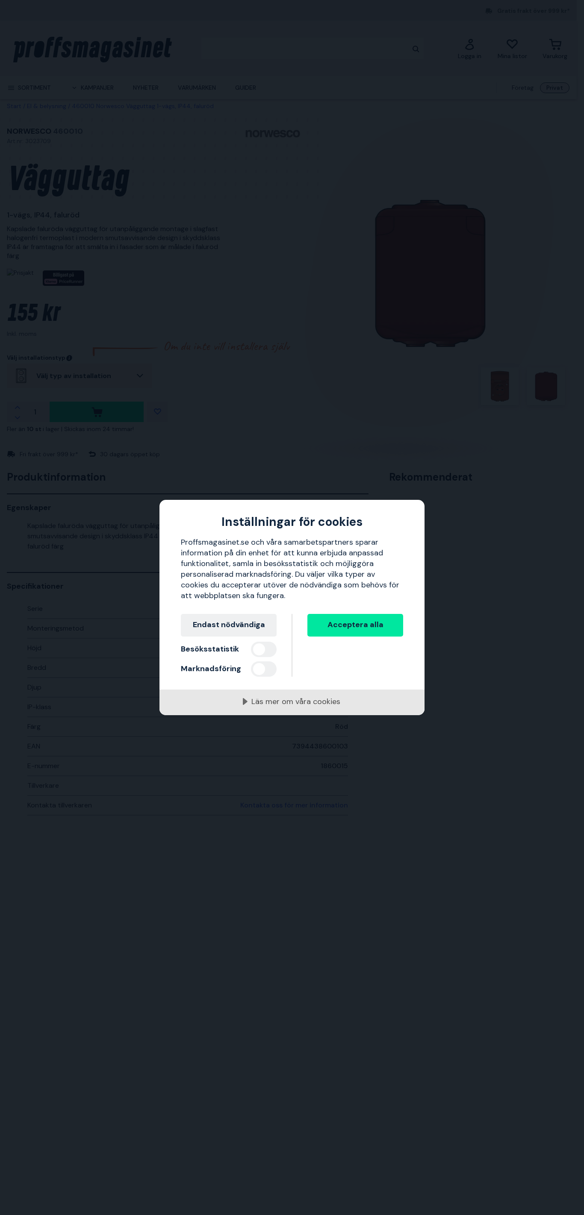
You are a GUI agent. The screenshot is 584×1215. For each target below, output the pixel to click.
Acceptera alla (355, 624)
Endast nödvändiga (229, 624)
